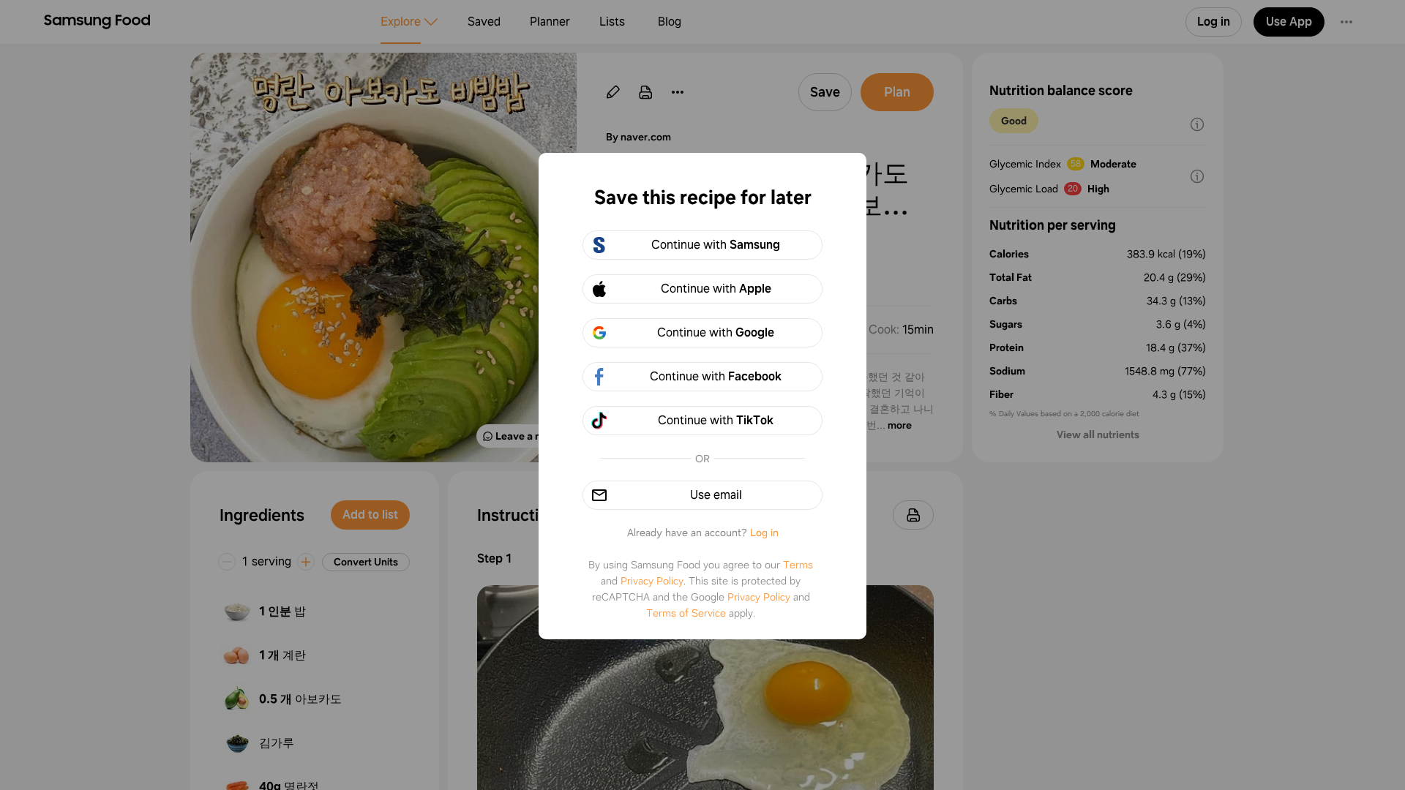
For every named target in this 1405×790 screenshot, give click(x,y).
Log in (764, 532)
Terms (798, 564)
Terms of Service (686, 613)
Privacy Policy (652, 580)
